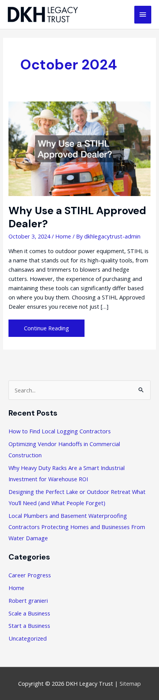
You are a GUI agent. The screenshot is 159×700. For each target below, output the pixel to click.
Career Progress (29, 575)
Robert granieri (28, 600)
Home (63, 236)
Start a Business (29, 625)
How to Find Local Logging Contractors (59, 431)
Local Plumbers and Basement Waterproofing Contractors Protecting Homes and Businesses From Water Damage (76, 527)
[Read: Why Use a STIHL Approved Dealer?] (79, 148)
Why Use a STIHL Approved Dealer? (77, 217)
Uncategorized (27, 638)
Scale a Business (29, 613)
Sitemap (130, 683)
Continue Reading (46, 330)
